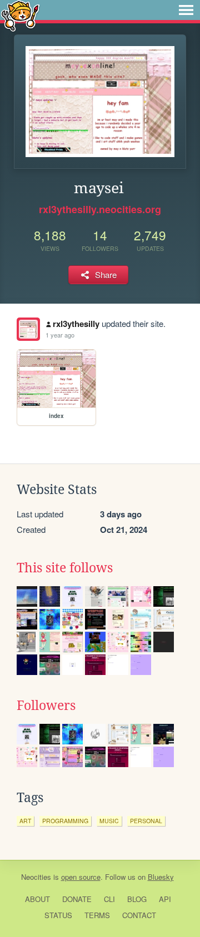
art (25, 821)
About (37, 899)
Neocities (36, 876)
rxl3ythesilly (76, 324)
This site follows (65, 568)
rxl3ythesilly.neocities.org (100, 209)
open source (81, 876)
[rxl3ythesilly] (28, 329)
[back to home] (20, 15)
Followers (46, 705)
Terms (97, 915)
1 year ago (60, 334)
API (165, 899)
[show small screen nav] (186, 10)
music (109, 821)
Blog (137, 899)
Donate (77, 899)
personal (146, 821)
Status (58, 915)
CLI (109, 899)
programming (65, 821)
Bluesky (161, 876)
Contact (139, 915)
